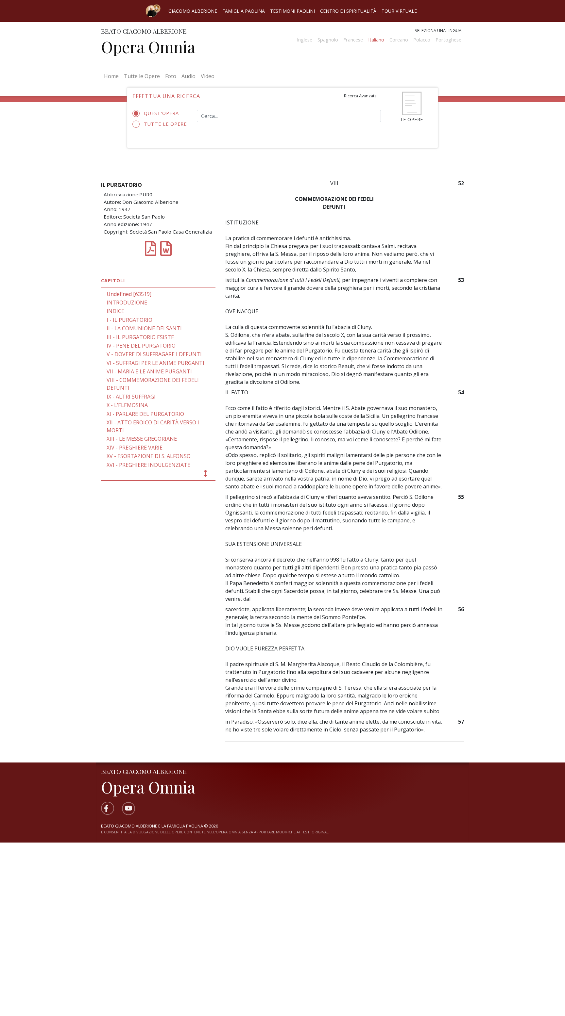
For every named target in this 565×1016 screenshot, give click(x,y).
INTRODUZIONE (127, 302)
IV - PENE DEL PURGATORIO (141, 345)
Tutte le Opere (142, 76)
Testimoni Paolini (292, 11)
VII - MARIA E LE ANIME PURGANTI (149, 371)
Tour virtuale (399, 11)
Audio (188, 76)
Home (112, 76)
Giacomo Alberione (192, 11)
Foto (170, 76)
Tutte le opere (165, 124)
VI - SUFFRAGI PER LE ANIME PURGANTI (155, 363)
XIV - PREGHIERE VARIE (135, 447)
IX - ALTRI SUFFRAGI (131, 396)
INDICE (115, 311)
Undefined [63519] (129, 294)
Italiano (376, 40)
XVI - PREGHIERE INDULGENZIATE (148, 464)
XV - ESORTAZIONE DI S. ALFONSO (149, 456)
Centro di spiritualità (348, 11)
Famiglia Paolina (243, 11)
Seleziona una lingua (438, 30)
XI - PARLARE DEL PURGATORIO (145, 414)
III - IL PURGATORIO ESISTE (140, 337)
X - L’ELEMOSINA (127, 405)
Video (207, 76)
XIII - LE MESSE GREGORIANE (142, 438)
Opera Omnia (148, 46)
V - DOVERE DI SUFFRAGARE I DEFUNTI (154, 354)
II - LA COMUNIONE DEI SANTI (144, 328)
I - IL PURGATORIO (129, 319)
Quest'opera (161, 113)
